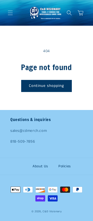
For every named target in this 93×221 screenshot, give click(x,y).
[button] (10, 13)
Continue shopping (46, 85)
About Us (40, 166)
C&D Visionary (52, 211)
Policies (64, 166)
